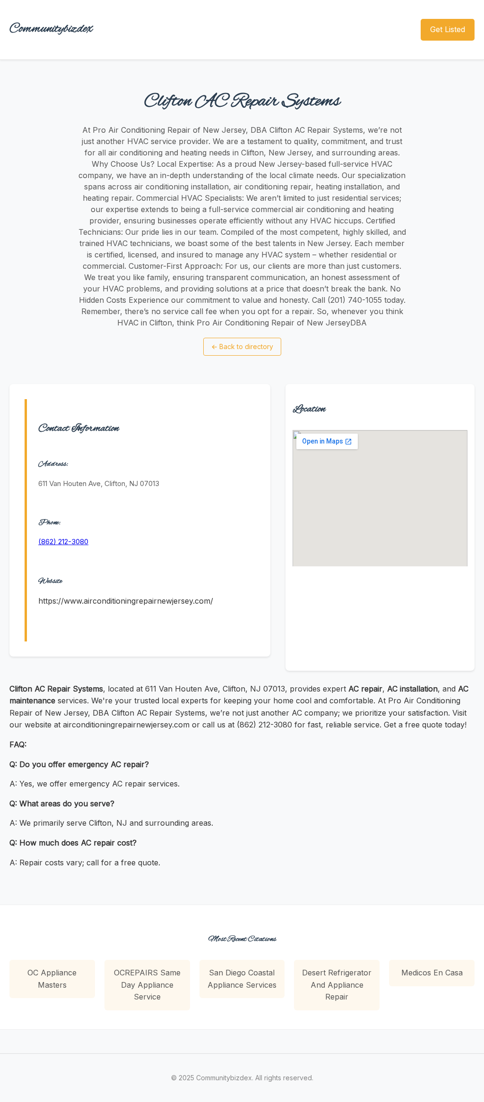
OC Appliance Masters (52, 979)
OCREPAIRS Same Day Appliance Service (147, 984)
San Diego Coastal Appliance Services (242, 979)
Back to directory (242, 346)
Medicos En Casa (432, 972)
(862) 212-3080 (63, 541)
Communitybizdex (51, 29)
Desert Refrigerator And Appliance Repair (337, 984)
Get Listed (447, 29)
